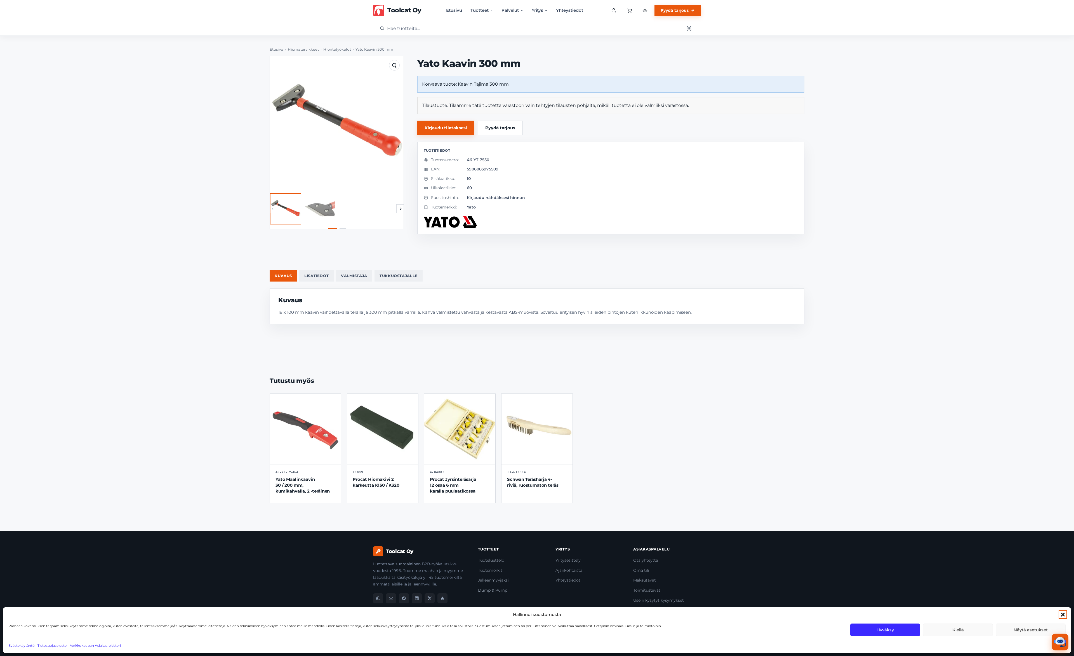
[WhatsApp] (378, 598)
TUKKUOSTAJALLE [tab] (399, 275)
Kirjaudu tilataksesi (446, 127)
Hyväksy (885, 629)
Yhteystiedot (569, 10)
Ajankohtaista (568, 570)
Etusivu (454, 10)
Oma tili (641, 570)
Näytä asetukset (1031, 629)
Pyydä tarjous (675, 10)
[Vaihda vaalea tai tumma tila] (645, 10)
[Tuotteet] (629, 10)
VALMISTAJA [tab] (354, 275)
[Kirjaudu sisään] (613, 10)
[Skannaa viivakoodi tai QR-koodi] (689, 28)
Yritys (537, 10)
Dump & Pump (492, 590)
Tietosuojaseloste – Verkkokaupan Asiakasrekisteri (79, 645)
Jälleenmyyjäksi (493, 580)
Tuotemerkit (490, 570)
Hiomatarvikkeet (303, 49)
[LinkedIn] (417, 598)
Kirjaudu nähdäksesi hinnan (496, 197)
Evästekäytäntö (21, 645)
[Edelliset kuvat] (272, 208)
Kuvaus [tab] (283, 275)
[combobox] (534, 28)
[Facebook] (404, 598)
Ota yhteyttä (645, 560)
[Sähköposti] (391, 598)
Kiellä (958, 629)
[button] (1063, 614)
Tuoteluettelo (491, 560)
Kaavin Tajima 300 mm (483, 84)
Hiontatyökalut (337, 49)
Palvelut (510, 10)
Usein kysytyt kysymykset (658, 600)
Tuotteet (479, 10)
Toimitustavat (646, 590)
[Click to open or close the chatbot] (1060, 642)
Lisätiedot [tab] (316, 275)
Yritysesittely (568, 560)
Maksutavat (644, 580)
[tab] (332, 228)
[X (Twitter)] (430, 598)
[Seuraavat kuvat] (400, 208)
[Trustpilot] (442, 598)
